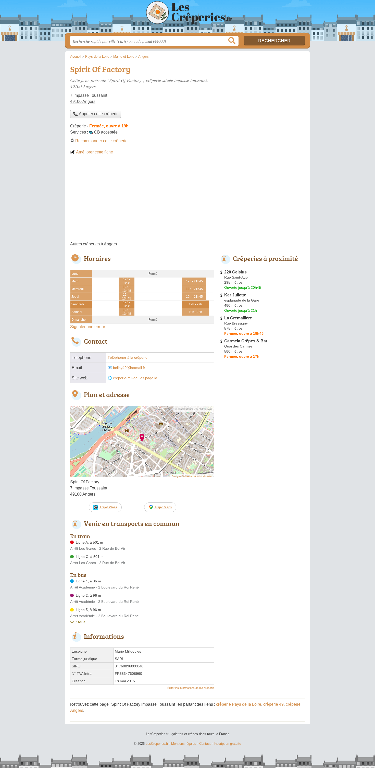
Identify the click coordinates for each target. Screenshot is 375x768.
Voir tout (77, 622)
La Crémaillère (238, 318)
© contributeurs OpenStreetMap (193, 408)
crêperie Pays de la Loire (238, 704)
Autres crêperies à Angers (93, 244)
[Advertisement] (187, 200)
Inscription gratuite (227, 744)
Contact (205, 744)
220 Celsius (235, 272)
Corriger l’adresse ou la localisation (192, 476)
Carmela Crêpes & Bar (245, 341)
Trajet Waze (108, 507)
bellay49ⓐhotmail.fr (129, 368)
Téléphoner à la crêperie (127, 357)
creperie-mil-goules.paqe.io (135, 378)
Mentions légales (183, 744)
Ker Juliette (235, 295)
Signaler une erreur (87, 327)
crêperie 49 (273, 704)
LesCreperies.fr (187, 18)
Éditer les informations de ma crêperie (190, 687)
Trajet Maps (163, 507)
